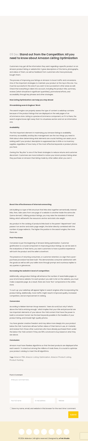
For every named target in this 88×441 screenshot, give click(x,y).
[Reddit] (59, 432)
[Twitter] (36, 432)
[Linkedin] (29, 432)
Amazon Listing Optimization (38, 357)
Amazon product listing (19, 69)
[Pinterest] (66, 432)
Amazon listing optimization (49, 243)
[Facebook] (21, 432)
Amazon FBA (19, 357)
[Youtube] (51, 432)
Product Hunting (16, 360)
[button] (76, 6)
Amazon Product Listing (61, 357)
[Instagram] (44, 432)
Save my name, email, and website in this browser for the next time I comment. (44, 408)
